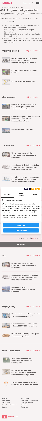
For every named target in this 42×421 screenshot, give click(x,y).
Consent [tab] (7, 194)
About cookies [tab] (21, 194)
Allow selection (21, 230)
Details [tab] (34, 194)
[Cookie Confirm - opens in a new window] (32, 189)
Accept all (21, 225)
